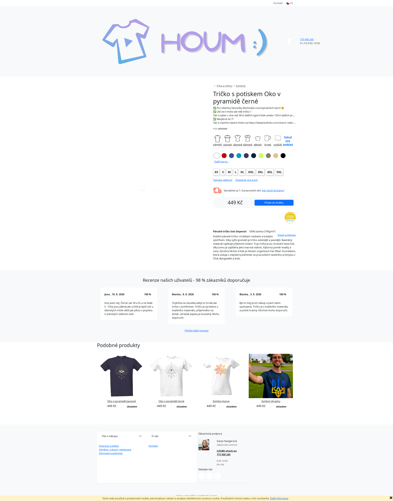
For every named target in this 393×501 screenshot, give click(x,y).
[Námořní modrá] (253, 156)
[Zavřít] (391, 498)
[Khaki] (268, 156)
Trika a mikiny (224, 85)
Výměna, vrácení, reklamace (115, 449)
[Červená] (224, 156)
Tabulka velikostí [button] (222, 180)
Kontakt (278, 3)
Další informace (279, 498)
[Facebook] (210, 476)
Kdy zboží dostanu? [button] (273, 190)
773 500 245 (307, 39)
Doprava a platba (109, 446)
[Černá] (283, 156)
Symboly (241, 85)
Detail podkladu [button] (287, 235)
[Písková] (275, 156)
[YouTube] (218, 476)
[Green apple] (261, 156)
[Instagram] (202, 476)
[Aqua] (239, 156)
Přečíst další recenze (196, 330)
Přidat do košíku (274, 202)
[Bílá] (216, 156)
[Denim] (246, 156)
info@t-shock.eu (227, 451)
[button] (289, 3)
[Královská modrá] (231, 156)
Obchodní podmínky (111, 453)
